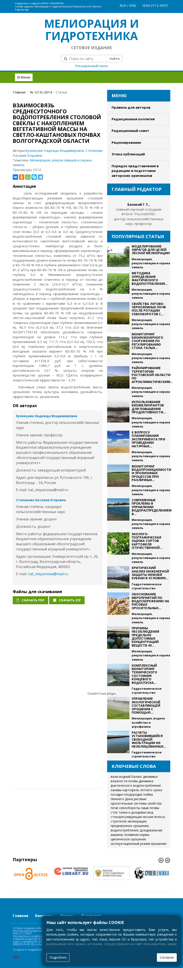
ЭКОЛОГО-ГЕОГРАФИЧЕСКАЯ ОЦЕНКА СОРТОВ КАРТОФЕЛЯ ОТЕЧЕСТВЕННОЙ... (147, 541)
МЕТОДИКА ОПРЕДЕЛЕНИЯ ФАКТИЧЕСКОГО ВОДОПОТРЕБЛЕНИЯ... (150, 278)
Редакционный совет (130, 130)
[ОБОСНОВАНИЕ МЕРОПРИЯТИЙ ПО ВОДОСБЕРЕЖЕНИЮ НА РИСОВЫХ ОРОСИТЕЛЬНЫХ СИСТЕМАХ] (118, 608)
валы (114, 776)
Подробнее (58, 957)
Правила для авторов (131, 107)
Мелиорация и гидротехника (91, 29)
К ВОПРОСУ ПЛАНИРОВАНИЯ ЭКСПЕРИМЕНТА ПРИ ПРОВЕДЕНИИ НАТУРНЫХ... (148, 439)
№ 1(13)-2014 (41, 92)
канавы (116, 790)
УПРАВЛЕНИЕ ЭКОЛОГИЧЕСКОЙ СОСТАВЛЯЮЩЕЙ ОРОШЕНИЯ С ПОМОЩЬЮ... (146, 705)
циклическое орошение (128, 839)
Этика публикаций (128, 154)
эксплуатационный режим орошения (138, 843)
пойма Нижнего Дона (132, 796)
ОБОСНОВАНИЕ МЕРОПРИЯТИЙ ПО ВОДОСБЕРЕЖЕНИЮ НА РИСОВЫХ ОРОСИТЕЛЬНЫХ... (150, 601)
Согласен (167, 957)
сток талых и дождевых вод (132, 812)
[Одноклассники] (21, 177)
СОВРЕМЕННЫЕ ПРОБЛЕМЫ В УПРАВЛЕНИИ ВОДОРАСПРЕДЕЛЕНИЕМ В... (152, 507)
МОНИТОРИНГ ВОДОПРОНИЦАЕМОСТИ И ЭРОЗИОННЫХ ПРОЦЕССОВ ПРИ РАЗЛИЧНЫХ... (151, 473)
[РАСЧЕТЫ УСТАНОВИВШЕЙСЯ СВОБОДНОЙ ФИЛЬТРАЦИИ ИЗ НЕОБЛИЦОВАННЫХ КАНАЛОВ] (118, 744)
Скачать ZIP (69, 600)
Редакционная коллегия (133, 119)
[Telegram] (40, 177)
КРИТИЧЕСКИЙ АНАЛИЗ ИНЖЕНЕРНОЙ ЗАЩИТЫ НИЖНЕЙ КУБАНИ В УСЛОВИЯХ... (150, 573)
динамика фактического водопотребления (136, 783)
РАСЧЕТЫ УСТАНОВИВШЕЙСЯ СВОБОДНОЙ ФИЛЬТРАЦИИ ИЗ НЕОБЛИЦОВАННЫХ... (149, 739)
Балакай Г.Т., (138, 204)
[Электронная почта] (107, 2)
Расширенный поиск (91, 65)
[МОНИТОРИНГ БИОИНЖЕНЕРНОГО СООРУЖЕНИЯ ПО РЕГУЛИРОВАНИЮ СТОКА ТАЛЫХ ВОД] (118, 348)
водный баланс (130, 776)
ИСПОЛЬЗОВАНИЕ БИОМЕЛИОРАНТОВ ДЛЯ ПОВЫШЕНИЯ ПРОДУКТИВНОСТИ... (149, 407)
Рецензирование (126, 142)
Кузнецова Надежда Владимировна (54, 150)
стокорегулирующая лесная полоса (138, 817)
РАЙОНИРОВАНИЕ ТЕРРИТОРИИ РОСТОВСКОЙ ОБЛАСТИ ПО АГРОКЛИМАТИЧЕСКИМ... (152, 375)
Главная (19, 92)
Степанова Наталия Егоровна (41, 500)
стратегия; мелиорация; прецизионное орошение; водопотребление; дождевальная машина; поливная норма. (136, 828)
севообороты (129, 808)
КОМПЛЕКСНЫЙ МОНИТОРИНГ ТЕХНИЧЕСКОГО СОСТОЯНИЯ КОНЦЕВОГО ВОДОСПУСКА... (144, 674)
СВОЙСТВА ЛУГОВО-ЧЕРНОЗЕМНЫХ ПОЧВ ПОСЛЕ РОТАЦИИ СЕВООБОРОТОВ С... (149, 309)
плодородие (133, 794)
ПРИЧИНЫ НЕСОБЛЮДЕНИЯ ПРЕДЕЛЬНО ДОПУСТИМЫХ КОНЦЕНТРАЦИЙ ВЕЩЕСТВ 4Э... (145, 636)
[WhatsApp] (28, 177)
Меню (25, 77)
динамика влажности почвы (134, 778)
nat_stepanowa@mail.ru (48, 573)
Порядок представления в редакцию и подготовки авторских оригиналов (135, 171)
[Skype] (34, 177)
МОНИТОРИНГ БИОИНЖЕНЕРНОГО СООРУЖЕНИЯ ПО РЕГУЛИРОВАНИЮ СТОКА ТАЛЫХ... (147, 341)
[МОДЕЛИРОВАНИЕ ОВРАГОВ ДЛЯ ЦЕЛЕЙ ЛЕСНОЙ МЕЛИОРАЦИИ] (118, 257)
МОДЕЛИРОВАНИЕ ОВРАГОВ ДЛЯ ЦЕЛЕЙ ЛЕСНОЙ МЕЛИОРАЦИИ (151, 249)
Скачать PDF (32, 600)
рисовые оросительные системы (129, 801)
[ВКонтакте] (15, 177)
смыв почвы (150, 808)
